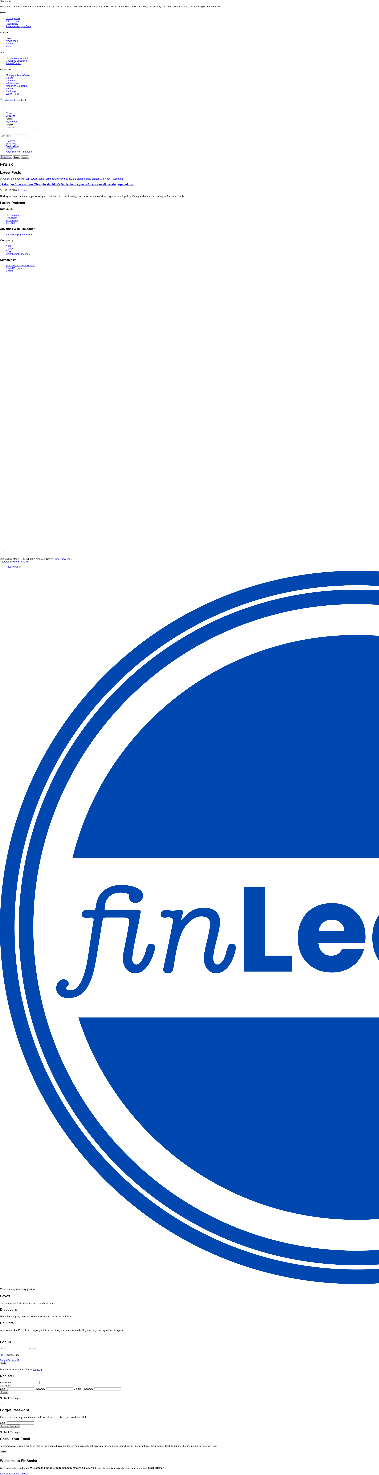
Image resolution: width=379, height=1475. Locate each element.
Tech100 (10, 223)
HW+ (8, 38)
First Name (6, 1382)
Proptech (10, 141)
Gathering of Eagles (16, 61)
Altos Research (14, 21)
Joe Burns (22, 190)
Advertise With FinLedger (19, 151)
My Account (12, 121)
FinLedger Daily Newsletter (20, 265)
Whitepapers (12, 83)
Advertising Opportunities (19, 234)
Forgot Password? (9, 1360)
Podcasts (11, 43)
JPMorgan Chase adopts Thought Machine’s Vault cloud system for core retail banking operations (67, 184)
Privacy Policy (13, 566)
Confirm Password (83, 1388)
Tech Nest (11, 143)
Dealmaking (12, 146)
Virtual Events (13, 63)
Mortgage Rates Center (18, 75)
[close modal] (1, 1336)
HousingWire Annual (17, 58)
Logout (10, 124)
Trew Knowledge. (63, 559)
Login (9, 119)
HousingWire (13, 18)
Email (3, 1388)
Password (40, 1388)
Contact (10, 248)
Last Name (5, 1385)
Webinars (11, 80)
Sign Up (37, 1369)
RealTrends (12, 24)
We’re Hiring (12, 94)
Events (9, 149)
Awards (10, 88)
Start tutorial (21, 1473)
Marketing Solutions (16, 86)
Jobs (8, 251)
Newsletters (12, 41)
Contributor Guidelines (18, 254)
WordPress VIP (21, 561)
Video (9, 46)
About (9, 246)
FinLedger (11, 218)
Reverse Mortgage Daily (18, 26)
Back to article (7, 1473)
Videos (9, 78)
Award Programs (15, 268)
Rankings (11, 91)
